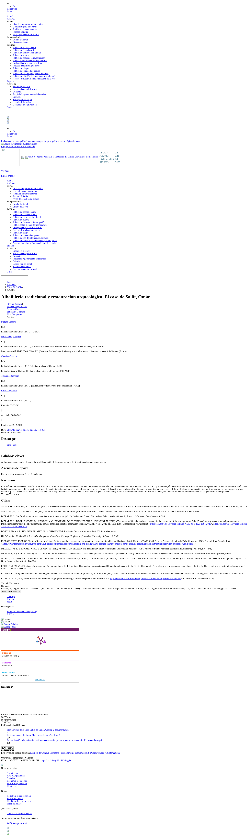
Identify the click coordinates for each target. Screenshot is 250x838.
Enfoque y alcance (21, 86)
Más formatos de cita (11, 591)
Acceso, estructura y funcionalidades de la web (34, 78)
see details (40, 679)
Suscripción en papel (22, 99)
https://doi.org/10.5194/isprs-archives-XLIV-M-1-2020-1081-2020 (180, 524)
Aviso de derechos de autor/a (26, 34)
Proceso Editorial (20, 32)
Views (8, 717)
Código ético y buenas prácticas (27, 63)
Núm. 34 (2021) (14, 287)
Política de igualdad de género (26, 71)
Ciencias (11, 778)
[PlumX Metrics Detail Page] (40, 640)
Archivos (11, 19)
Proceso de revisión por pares (26, 65)
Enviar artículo (8, 176)
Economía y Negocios (17, 781)
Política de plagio (21, 68)
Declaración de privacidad (25, 104)
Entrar (10, 11)
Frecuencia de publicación (25, 89)
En (14, 6)
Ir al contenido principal (12, 141)
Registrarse (12, 9)
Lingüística (12, 786)
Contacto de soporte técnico (19, 813)
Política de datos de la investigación (29, 58)
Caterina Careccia (15, 309)
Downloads (10, 720)
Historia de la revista (22, 102)
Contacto (17, 91)
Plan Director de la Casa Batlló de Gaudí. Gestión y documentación (38, 730)
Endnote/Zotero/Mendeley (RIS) (22, 611)
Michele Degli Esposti (17, 306)
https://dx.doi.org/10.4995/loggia (56, 760)
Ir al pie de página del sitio (68, 141)
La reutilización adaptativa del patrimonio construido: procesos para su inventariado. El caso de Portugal (54, 740)
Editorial (17, 97)
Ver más (5, 171)
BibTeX (10, 614)
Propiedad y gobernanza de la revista (29, 94)
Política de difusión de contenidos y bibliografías (35, 76)
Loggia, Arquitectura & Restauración (18, 146)
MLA (9, 601)
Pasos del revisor (14, 803)
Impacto (10, 81)
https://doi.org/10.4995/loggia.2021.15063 (26, 430)
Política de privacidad (17, 823)
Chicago (11, 596)
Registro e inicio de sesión (19, 796)
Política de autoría (21, 55)
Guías (9, 107)
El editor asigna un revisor (19, 801)
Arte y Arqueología (16, 775)
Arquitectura (12, 773)
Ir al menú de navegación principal (39, 141)
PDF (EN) (11, 445)
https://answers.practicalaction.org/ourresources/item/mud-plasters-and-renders (145, 578)
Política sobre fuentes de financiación (30, 60)
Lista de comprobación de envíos (28, 24)
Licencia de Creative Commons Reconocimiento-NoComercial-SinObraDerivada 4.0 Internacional (75, 753)
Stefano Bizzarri (14, 304)
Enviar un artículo (15, 798)
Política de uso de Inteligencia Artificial (30, 73)
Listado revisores (20, 42)
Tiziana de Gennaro (16, 311)
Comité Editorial (20, 39)
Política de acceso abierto (24, 47)
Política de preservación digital (27, 52)
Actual (10, 16)
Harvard (10, 599)
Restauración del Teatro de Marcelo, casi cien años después (34, 735)
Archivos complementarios (25, 29)
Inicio (10, 282)
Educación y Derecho (17, 783)
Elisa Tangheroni (14, 314)
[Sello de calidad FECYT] (11, 165)
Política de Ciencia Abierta (25, 50)
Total (8, 722)
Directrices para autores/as (25, 26)
